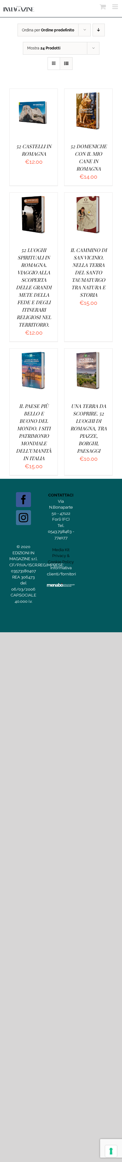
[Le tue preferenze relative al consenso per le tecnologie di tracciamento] (111, 1151)
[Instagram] (23, 517)
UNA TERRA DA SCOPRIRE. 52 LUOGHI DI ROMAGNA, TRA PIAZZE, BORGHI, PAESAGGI (88, 428)
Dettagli (34, 119)
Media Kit (60, 549)
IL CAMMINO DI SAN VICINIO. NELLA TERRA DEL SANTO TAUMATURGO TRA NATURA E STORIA (88, 272)
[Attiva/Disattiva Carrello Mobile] (103, 6)
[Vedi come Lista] (66, 63)
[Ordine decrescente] (99, 30)
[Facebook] (23, 499)
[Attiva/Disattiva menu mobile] (115, 6)
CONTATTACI (61, 495)
